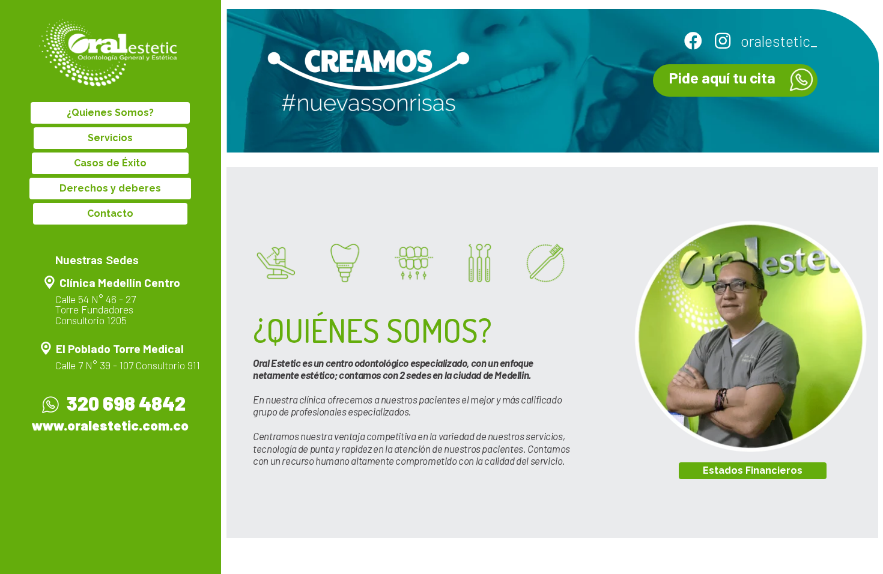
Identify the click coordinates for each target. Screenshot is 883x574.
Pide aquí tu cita (722, 77)
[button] (110, 113)
